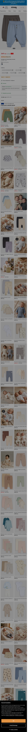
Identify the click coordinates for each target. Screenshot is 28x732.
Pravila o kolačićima (10, 715)
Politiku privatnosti (19, 715)
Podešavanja (13, 725)
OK (13, 721)
